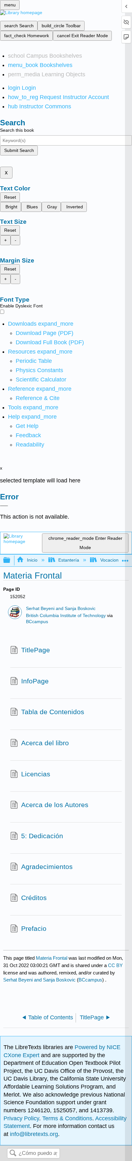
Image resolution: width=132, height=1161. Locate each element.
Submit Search (19, 150)
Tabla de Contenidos (52, 711)
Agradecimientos (47, 866)
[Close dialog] (4, 505)
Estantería (68, 560)
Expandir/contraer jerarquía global (11, 560)
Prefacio (33, 928)
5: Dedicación (42, 835)
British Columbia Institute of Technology (66, 615)
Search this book (17, 130)
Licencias (35, 774)
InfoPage (35, 681)
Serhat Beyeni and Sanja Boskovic (60, 608)
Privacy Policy (21, 1118)
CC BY (115, 965)
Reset (10, 197)
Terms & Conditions (67, 1118)
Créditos (34, 897)
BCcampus (37, 621)
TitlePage (35, 650)
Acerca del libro (45, 743)
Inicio (32, 560)
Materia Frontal (51, 958)
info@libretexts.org (33, 1134)
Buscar (13, 1153)
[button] (28, 435)
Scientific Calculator (41, 379)
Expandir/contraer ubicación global (125, 559)
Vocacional (111, 560)
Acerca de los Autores (54, 804)
